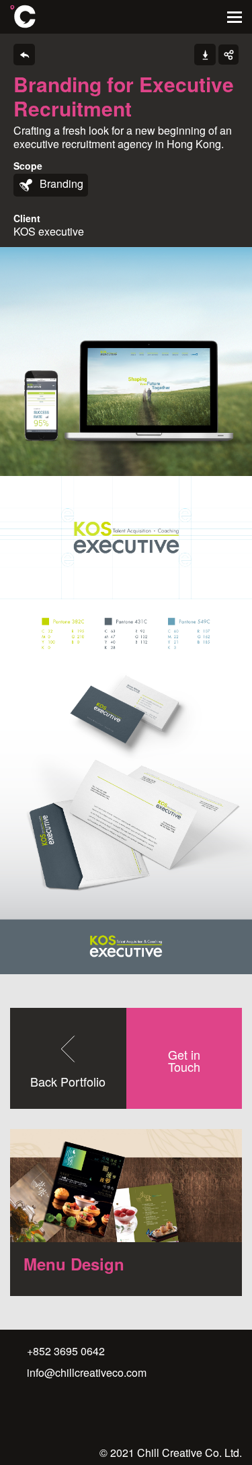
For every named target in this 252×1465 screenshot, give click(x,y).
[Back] (24, 54)
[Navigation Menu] (234, 17)
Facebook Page (35, 1414)
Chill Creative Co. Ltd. (23, 16)
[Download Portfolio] (205, 54)
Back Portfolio (68, 1081)
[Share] (228, 54)
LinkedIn (63, 1414)
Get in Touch (184, 1060)
